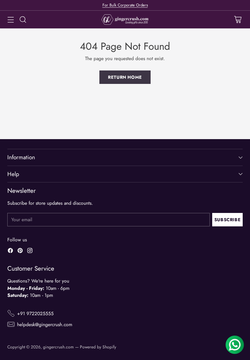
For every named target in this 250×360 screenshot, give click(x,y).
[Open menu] (10, 19)
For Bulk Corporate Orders (125, 5)
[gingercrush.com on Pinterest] (20, 251)
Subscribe (227, 220)
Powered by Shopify (98, 347)
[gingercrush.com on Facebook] (10, 251)
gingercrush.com (58, 347)
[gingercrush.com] (125, 19)
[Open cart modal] (237, 19)
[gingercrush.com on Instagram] (30, 251)
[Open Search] (22, 19)
